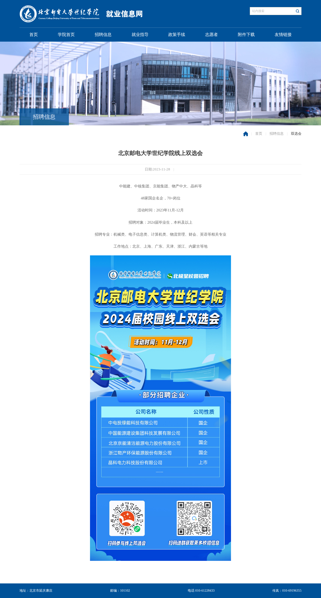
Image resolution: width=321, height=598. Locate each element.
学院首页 (66, 34)
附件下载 (246, 34)
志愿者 (211, 34)
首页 (33, 34)
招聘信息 (103, 34)
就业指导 (140, 34)
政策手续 (176, 34)
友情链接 (283, 34)
